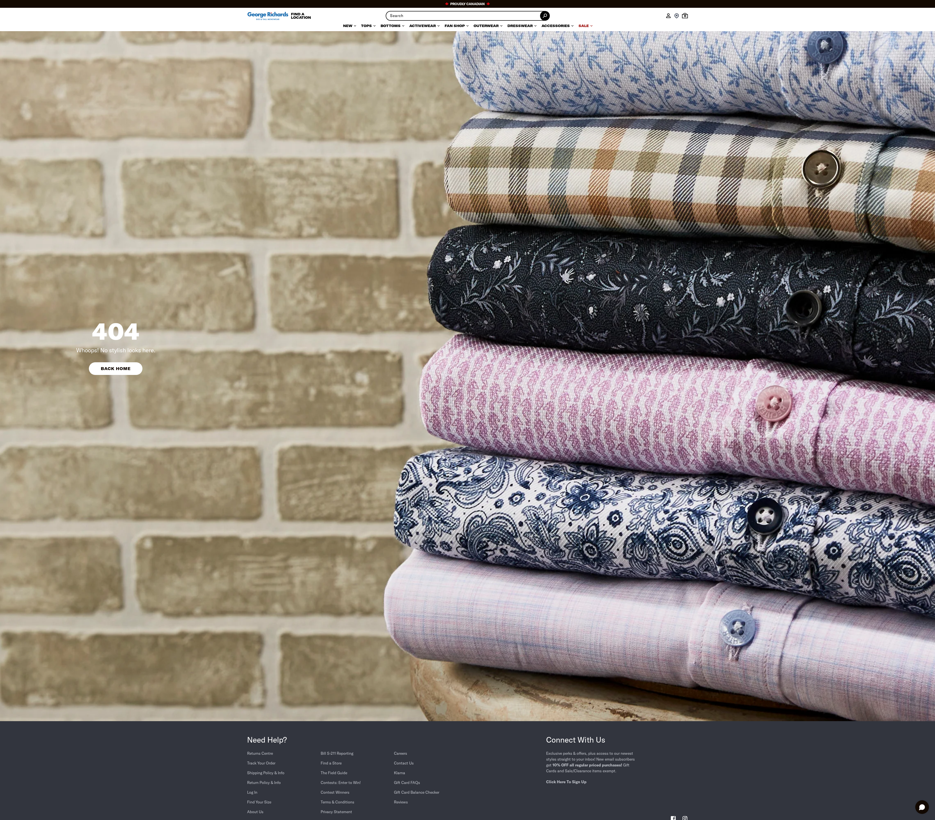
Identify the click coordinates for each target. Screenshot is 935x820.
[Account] (668, 16)
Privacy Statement (336, 811)
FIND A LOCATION (301, 15)
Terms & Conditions (337, 802)
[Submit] (545, 16)
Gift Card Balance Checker (416, 792)
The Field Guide (334, 772)
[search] (467, 16)
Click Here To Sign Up (566, 781)
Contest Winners (335, 792)
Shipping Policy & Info (265, 772)
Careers (400, 753)
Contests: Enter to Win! (341, 782)
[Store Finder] (677, 16)
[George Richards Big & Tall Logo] (268, 16)
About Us (255, 811)
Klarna (399, 772)
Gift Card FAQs (407, 782)
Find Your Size (259, 802)
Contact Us (404, 763)
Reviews (401, 802)
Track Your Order (261, 763)
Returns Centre (260, 753)
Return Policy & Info (264, 782)
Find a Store (331, 763)
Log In (252, 792)
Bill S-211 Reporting (337, 753)
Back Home (116, 368)
